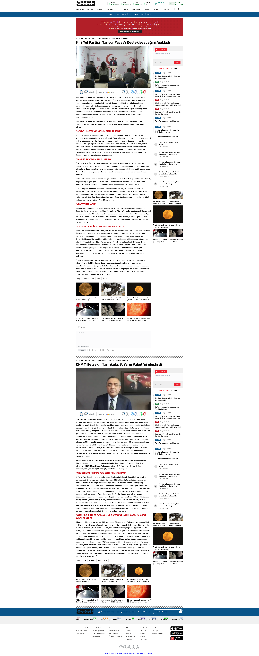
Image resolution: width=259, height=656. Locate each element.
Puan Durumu (129, 619)
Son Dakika (80, 9)
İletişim (114, 653)
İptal (99, 560)
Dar (93, 278)
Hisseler (141, 619)
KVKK (134, 653)
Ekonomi (110, 9)
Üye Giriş (155, 628)
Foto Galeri (136, 9)
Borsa (78, 619)
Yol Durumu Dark (81, 631)
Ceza (84, 560)
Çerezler (129, 653)
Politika (149, 14)
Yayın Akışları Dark (98, 631)
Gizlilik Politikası (122, 653)
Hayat (142, 14)
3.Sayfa (110, 14)
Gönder (82, 350)
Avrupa (117, 14)
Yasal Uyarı (151, 653)
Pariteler (152, 619)
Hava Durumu (116, 619)
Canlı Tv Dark (96, 628)
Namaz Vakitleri (90, 619)
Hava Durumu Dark (82, 628)
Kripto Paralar (177, 619)
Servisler (90, 9)
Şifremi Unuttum (157, 633)
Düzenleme (92, 560)
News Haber (79, 38)
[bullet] (103, 350)
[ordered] (100, 350)
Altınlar (128, 628)
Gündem (100, 9)
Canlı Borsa (112, 628)
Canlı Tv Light (80, 633)
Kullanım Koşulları (142, 653)
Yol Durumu (164, 619)
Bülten (124, 14)
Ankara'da (86, 278)
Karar (105, 560)
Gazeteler (165, 9)
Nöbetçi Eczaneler (98, 633)
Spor (118, 9)
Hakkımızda (108, 653)
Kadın (126, 9)
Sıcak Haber (144, 639)
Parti (98, 278)
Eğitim (136, 14)
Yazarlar (156, 9)
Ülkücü (105, 278)
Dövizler (128, 631)
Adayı (78, 278)
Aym (78, 560)
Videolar (146, 9)
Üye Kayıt (155, 631)
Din (130, 14)
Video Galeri (143, 631)
